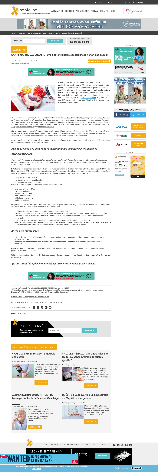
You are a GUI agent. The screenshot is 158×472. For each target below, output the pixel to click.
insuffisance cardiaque (25, 127)
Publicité (85, 445)
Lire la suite (41, 382)
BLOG (112, 11)
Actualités (57, 11)
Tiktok (83, 42)
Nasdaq (128, 9)
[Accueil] (15, 11)
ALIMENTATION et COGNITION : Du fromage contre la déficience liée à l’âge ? (35, 398)
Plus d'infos (36, 469)
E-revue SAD (109, 2)
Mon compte (140, 2)
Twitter (75, 42)
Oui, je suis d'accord (122, 468)
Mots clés (18, 41)
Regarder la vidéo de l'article (98, 61)
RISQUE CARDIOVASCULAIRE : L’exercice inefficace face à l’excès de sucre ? (44, 292)
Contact (103, 445)
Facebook (71, 42)
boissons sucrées (88, 97)
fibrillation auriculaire (46, 127)
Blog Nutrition (25, 313)
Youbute (87, 42)
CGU (94, 445)
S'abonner (89, 330)
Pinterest (79, 42)
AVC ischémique (86, 222)
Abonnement (82, 11)
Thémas (127, 2)
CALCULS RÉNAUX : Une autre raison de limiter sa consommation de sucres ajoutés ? (85, 357)
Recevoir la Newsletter (130, 110)
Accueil (14, 33)
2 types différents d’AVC (26, 189)
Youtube (50, 307)
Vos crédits (138, 135)
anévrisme (38, 122)
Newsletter (56, 445)
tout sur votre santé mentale (138, 126)
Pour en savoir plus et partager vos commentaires (30, 297)
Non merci (136, 468)
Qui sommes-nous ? (71, 445)
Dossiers (69, 11)
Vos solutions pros (138, 144)
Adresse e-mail (54, 327)
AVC (12, 127)
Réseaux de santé (99, 11)
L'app (119, 2)
